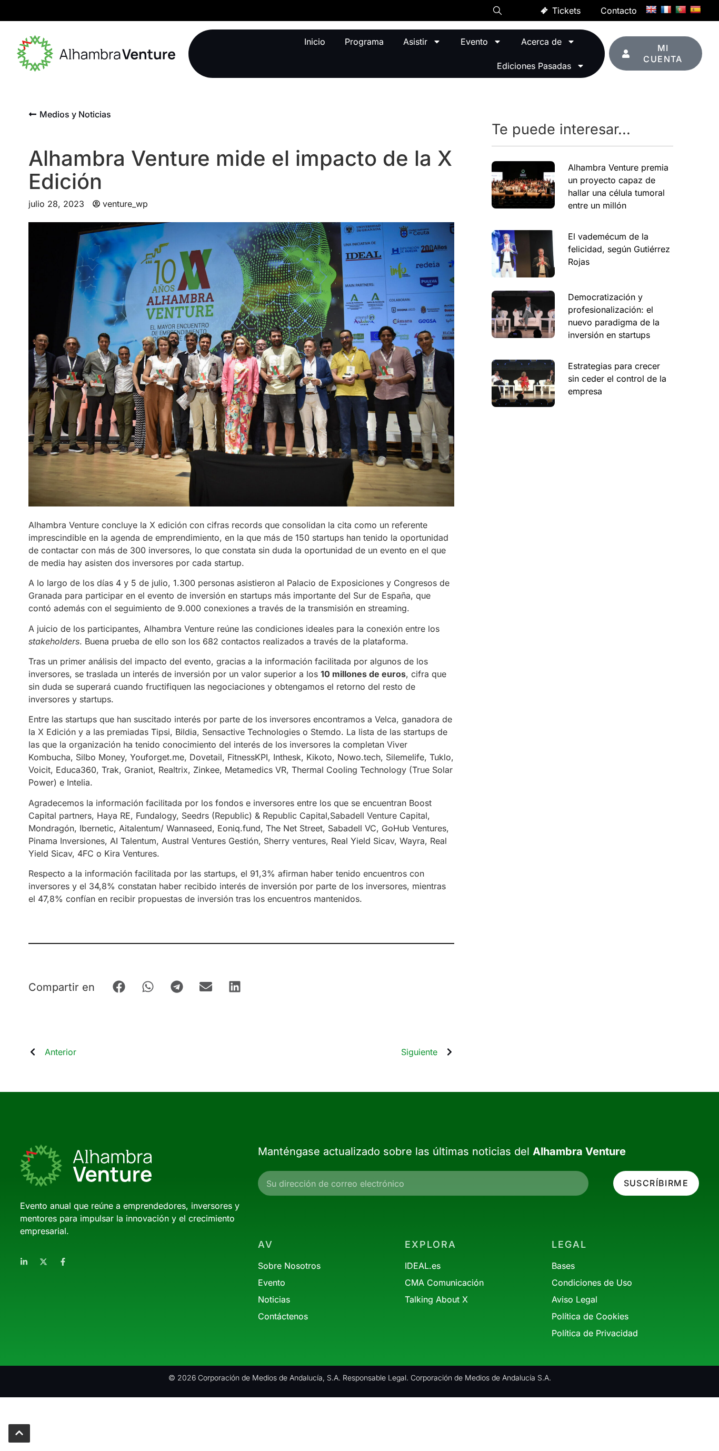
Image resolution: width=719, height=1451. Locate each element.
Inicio (314, 41)
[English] (651, 9)
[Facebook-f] (63, 1262)
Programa (364, 41)
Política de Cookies (590, 1316)
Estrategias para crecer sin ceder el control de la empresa (617, 378)
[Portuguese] (680, 9)
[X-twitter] (43, 1262)
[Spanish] (695, 9)
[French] (666, 9)
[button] (497, 12)
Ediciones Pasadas (534, 66)
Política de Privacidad (595, 1333)
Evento (474, 41)
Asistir (415, 41)
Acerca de (541, 41)
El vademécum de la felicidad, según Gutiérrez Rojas (619, 249)
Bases (563, 1265)
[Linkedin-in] (24, 1262)
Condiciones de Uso (592, 1282)
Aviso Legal (574, 1299)
